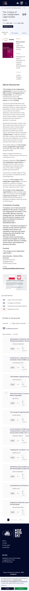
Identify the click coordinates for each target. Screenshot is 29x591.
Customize (3, 585)
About (4, 541)
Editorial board (20, 47)
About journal (20, 42)
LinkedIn (18, 79)
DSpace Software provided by (11, 572)
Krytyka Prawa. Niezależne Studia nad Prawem (25, 8)
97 (20, 520)
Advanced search (13, 328)
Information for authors (20, 57)
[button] (5, 32)
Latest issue (19, 45)
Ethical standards (21, 66)
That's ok (21, 588)
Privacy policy (6, 545)
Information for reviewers (20, 61)
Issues (18, 44)
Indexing (18, 64)
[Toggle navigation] (26, 3)
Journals (19, 8)
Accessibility (5, 547)
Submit (18, 68)
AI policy (18, 49)
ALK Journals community (10, 8)
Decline (7, 588)
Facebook (19, 77)
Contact (18, 75)
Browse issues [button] (8, 26)
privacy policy (20, 583)
